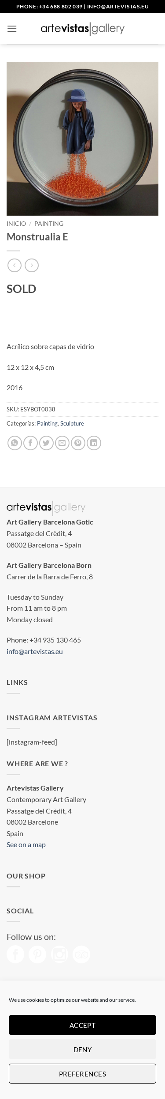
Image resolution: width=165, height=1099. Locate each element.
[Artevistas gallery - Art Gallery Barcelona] (83, 29)
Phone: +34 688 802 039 (49, 6)
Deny (82, 1049)
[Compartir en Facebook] (30, 443)
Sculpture (72, 423)
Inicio (16, 223)
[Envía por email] (62, 443)
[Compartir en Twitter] (46, 443)
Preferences (82, 1074)
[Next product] (14, 265)
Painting (48, 223)
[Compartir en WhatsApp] (14, 443)
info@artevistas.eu (118, 6)
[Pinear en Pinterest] (78, 443)
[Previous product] (31, 265)
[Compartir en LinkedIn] (94, 443)
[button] (12, 28)
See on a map (26, 844)
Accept (83, 1025)
